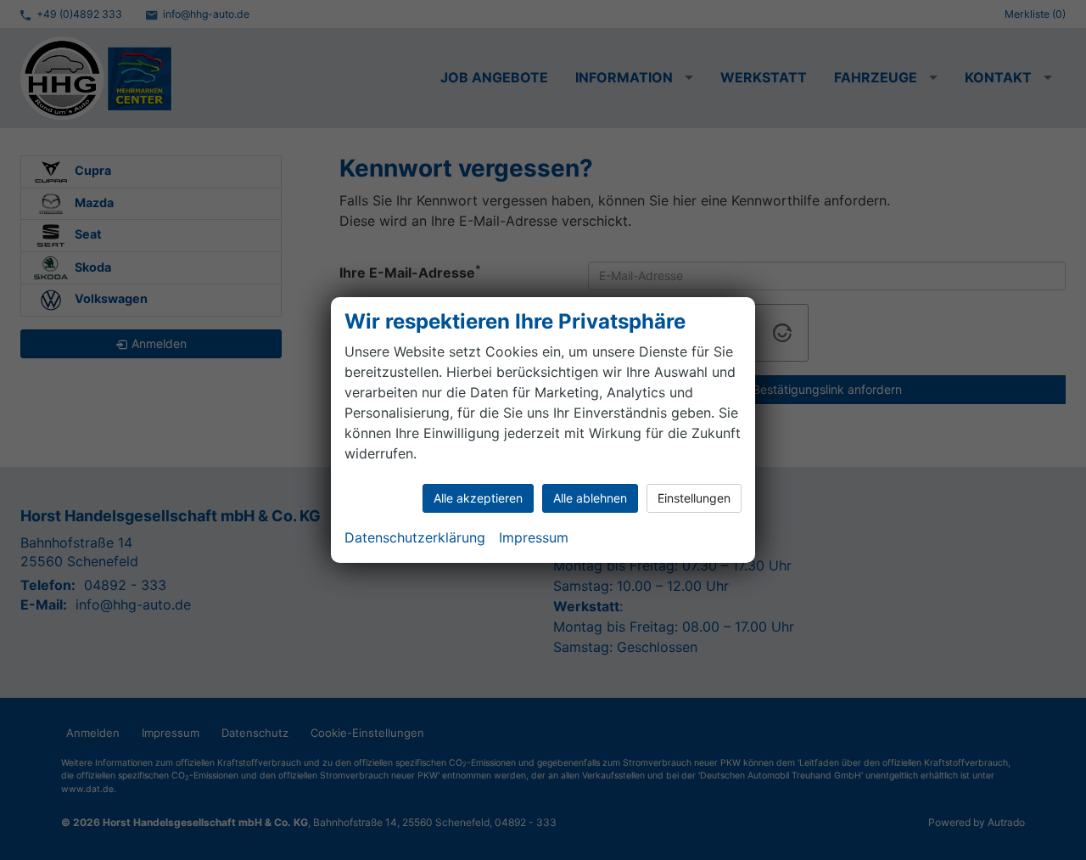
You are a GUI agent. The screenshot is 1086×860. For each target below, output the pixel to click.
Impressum (533, 537)
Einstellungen (694, 498)
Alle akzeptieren (478, 498)
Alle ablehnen (590, 498)
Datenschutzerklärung (414, 537)
